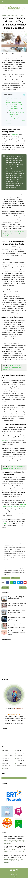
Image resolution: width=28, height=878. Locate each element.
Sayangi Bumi (6, 765)
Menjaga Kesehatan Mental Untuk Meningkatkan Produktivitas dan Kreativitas (16, 625)
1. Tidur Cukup (13, 106)
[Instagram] (17, 870)
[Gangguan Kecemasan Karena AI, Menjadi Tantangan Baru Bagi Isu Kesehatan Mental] (4, 619)
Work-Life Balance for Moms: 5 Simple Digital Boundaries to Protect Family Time (14, 234)
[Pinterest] (25, 582)
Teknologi (5, 768)
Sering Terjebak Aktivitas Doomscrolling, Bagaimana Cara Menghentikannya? (12, 367)
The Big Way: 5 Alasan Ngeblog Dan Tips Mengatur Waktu (17, 604)
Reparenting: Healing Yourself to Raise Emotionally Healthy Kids (16, 612)
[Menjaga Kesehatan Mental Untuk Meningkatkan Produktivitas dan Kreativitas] (4, 626)
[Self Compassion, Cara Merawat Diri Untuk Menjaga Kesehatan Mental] (4, 632)
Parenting (5, 763)
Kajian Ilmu (19, 755)
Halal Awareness (21, 753)
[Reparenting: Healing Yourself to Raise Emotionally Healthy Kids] (4, 612)
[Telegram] (14, 582)
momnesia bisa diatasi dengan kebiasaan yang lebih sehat (13, 507)
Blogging (5, 750)
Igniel (16, 876)
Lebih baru (5, 587)
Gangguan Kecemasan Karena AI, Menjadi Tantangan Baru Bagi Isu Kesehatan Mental (17, 619)
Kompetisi (5, 760)
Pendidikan (19, 763)
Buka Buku (19, 750)
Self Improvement (16, 577)
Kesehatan (19, 758)
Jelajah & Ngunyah (7, 755)
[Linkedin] (21, 582)
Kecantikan (6, 758)
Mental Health (6, 577)
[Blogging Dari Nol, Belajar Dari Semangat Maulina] (4, 599)
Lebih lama (22, 587)
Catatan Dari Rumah (8, 753)
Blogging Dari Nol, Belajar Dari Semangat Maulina (16, 597)
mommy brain (14, 134)
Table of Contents (8, 94)
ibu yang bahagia (6, 523)
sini (9, 723)
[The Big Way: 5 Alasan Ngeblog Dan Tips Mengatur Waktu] (4, 605)
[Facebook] (7, 582)
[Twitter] (11, 582)
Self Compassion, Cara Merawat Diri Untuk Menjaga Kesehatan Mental (17, 632)
